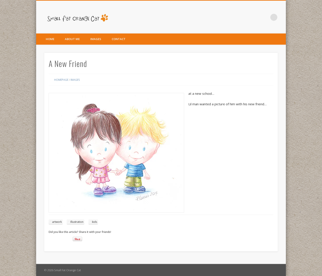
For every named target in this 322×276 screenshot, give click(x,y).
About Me (72, 39)
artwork (57, 222)
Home (50, 39)
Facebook (264, 17)
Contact (119, 39)
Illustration (76, 222)
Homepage (61, 80)
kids (94, 222)
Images (95, 39)
